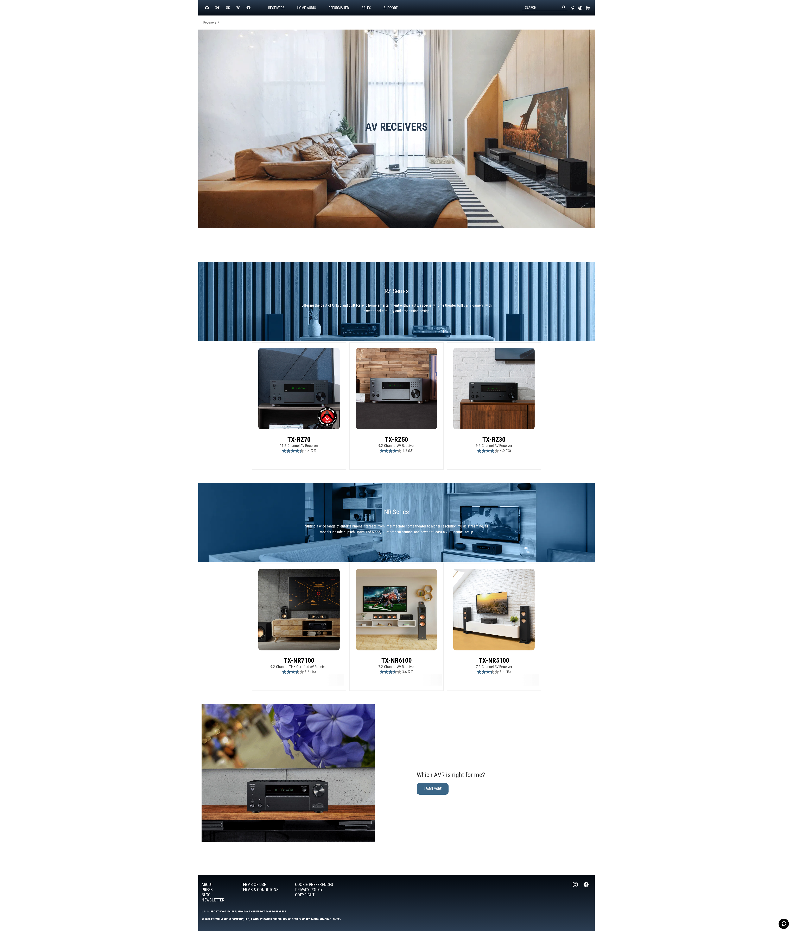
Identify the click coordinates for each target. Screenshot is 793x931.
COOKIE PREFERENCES (314, 884)
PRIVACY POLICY (309, 889)
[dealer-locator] (573, 7)
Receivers (209, 22)
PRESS (207, 889)
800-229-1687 (227, 911)
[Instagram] (575, 892)
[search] (564, 7)
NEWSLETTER (213, 900)
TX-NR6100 (396, 660)
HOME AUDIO (306, 8)
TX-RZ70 (299, 439)
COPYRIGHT (305, 894)
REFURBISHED (339, 8)
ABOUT (207, 884)
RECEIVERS (276, 8)
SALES (366, 8)
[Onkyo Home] (227, 8)
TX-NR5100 (494, 660)
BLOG (206, 894)
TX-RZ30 (494, 439)
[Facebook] (586, 892)
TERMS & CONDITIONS (260, 889)
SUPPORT (390, 8)
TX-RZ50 (396, 439)
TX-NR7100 (299, 660)
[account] (580, 7)
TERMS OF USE (253, 884)
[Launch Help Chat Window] (784, 924)
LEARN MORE (433, 789)
